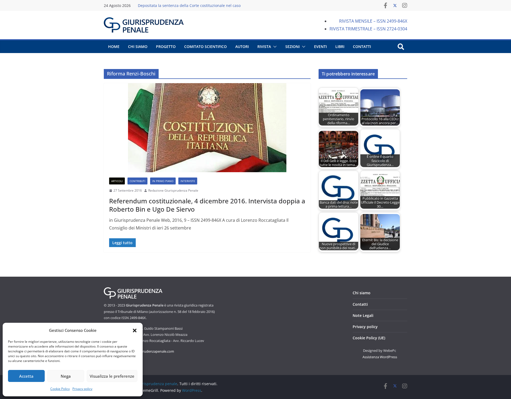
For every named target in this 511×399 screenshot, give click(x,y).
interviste (187, 181)
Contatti (360, 304)
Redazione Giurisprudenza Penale (173, 190)
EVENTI (320, 46)
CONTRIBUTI (137, 181)
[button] (134, 330)
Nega (66, 376)
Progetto (166, 46)
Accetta (26, 376)
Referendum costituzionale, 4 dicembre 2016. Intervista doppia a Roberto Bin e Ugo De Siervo (207, 204)
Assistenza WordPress (379, 356)
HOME (113, 46)
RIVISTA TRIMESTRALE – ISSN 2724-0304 (368, 29)
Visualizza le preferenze (112, 376)
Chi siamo (361, 292)
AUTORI (242, 46)
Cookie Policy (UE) (369, 337)
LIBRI (339, 46)
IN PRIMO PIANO (163, 181)
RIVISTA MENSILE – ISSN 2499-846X (373, 21)
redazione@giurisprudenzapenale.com (143, 351)
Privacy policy (82, 388)
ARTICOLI (117, 181)
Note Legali (363, 315)
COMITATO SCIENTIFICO (205, 46)
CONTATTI (362, 46)
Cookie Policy (60, 388)
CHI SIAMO (137, 46)
